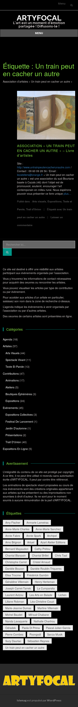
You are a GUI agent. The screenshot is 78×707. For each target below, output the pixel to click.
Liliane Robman (14, 601)
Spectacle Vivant (15, 360)
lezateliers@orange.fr (30, 175)
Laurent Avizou (14, 595)
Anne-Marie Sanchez (48, 529)
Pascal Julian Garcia (58, 628)
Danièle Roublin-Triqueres (46, 568)
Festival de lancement (19, 421)
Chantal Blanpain (15, 555)
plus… (67, 193)
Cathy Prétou (42, 549)
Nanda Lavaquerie (16, 621)
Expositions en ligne (15, 449)
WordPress (54, 700)
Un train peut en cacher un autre (24, 647)
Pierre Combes (14, 634)
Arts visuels (39, 201)
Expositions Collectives (19, 414)
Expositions (55, 201)
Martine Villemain (47, 608)
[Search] (7, 252)
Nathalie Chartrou (44, 621)
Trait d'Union (33, 209)
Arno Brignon (13, 542)
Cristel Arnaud (41, 562)
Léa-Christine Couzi (42, 601)
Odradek (10, 628)
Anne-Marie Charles (17, 529)
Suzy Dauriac (13, 641)
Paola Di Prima (31, 628)
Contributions (11, 373)
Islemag (22, 700)
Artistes (7, 346)
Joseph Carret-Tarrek (18, 588)
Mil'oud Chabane (39, 615)
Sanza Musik (54, 634)
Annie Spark (33, 536)
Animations (12, 380)
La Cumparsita (46, 588)
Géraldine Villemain (17, 582)
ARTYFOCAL (39, 17)
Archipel (52, 536)
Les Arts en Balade (41, 595)
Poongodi (35, 634)
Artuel (30, 542)
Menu (62, 3)
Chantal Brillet (40, 555)
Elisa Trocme (13, 575)
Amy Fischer (12, 522)
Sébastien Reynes (38, 641)
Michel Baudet (13, 615)
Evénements (10, 408)
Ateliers (9, 387)
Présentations (13, 435)
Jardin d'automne (16, 428)
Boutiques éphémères (18, 394)
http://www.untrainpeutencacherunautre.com (43, 167)
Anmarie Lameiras (37, 522)
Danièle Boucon (14, 568)
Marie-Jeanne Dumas (18, 608)
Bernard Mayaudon (16, 549)
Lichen (62, 595)
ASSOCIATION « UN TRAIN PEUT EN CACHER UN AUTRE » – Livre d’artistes (46, 150)
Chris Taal (61, 555)
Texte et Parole (14, 366)
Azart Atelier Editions (53, 542)
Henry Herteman (45, 582)
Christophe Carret (16, 562)
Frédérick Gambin (38, 575)
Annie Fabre (12, 536)
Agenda (7, 339)
